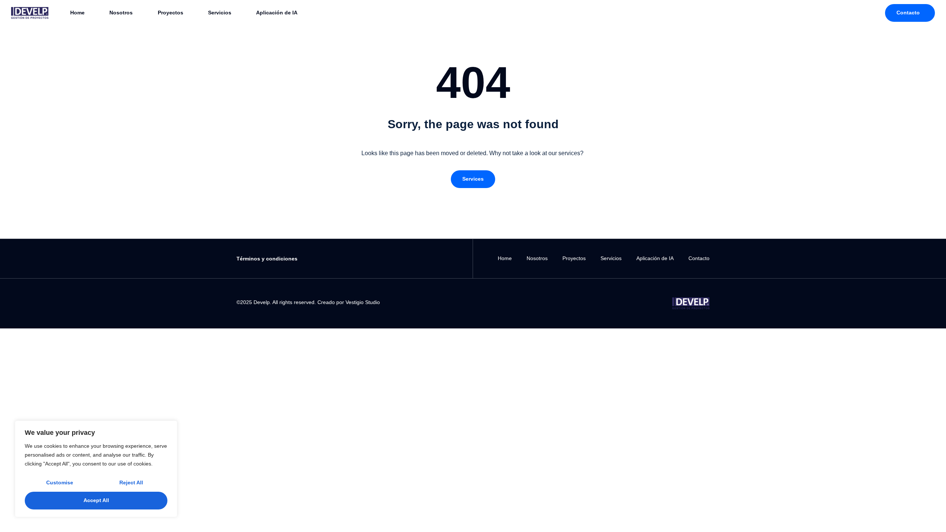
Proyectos (170, 13)
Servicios (219, 13)
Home (77, 13)
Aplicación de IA (276, 13)
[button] (473, 179)
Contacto (699, 258)
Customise (59, 482)
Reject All (131, 482)
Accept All (96, 500)
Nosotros (121, 13)
